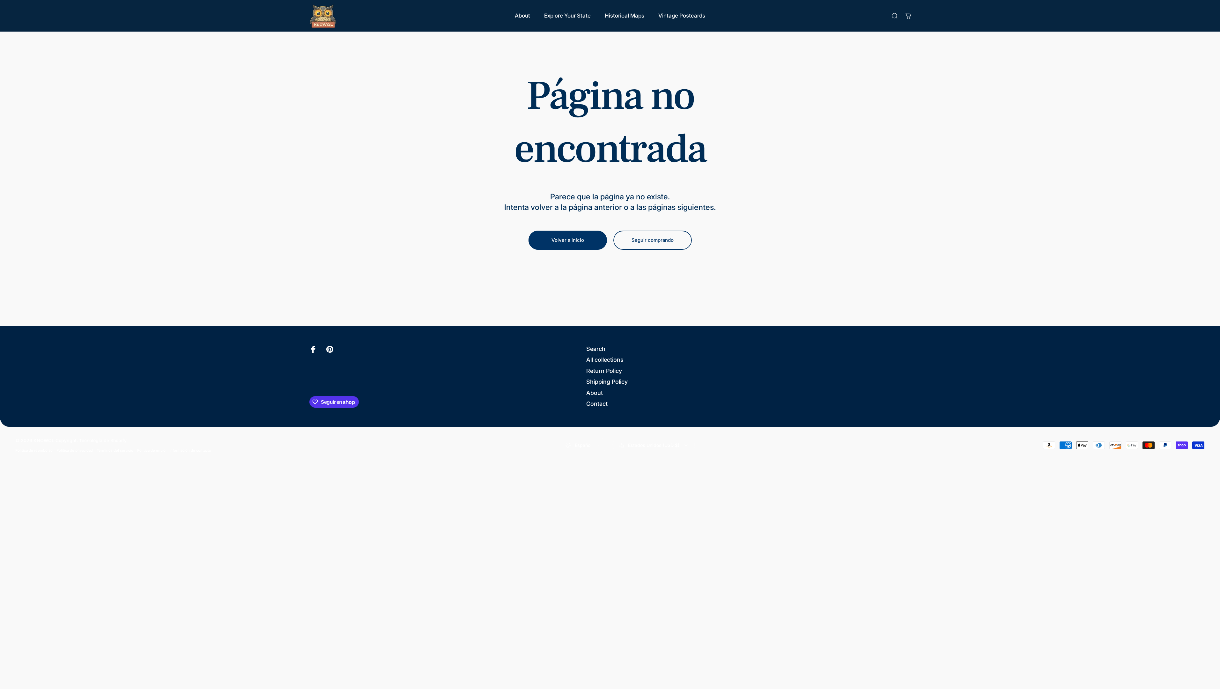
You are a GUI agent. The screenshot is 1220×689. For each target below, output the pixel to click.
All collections (605, 359)
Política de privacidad (74, 450)
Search (595, 348)
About (594, 392)
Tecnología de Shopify (103, 440)
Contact (597, 403)
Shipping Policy (607, 381)
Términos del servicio (115, 450)
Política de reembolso (34, 450)
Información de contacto (190, 450)
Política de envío (151, 450)
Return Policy (604, 370)
